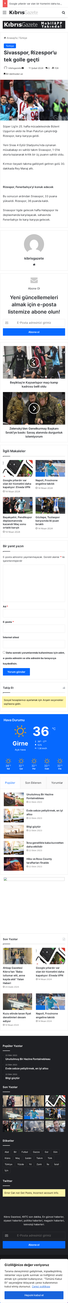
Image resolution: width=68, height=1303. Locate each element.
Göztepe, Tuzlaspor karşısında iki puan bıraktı (48, 521)
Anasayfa (11, 37)
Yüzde (20, 1164)
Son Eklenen (33, 782)
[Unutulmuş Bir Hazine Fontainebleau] (14, 799)
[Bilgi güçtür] (14, 831)
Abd (7, 1152)
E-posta (8, 621)
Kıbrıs (7, 1158)
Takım (39, 1158)
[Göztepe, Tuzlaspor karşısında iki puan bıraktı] (50, 505)
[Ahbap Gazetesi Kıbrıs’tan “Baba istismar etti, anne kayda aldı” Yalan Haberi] (17, 956)
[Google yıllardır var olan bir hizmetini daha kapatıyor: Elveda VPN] (18, 468)
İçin (6, 1170)
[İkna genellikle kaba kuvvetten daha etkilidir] (14, 848)
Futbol (25, 1152)
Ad (5, 606)
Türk (50, 1158)
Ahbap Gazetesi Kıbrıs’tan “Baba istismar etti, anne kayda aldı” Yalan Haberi (14, 975)
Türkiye (23, 37)
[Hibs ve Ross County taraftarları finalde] (14, 864)
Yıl (30, 1164)
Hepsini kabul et (34, 1295)
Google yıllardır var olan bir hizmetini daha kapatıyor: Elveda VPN (17, 484)
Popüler (10, 782)
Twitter (7, 1181)
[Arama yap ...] (63, 14)
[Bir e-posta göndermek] (23, 68)
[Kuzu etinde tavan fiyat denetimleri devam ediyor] (17, 1001)
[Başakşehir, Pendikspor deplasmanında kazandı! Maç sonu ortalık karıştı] (18, 505)
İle (48, 1164)
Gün (55, 1152)
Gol (46, 1152)
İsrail (56, 1164)
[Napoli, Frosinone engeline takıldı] (50, 468)
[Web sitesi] (34, 264)
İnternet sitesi (11, 637)
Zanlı (39, 1164)
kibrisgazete (15, 68)
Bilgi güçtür (33, 826)
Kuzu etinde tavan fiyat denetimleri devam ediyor (17, 1017)
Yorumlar (57, 782)
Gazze (36, 1152)
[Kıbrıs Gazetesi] (34, 24)
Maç (17, 1158)
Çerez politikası (41, 1286)
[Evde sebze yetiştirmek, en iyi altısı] (14, 815)
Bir (15, 1152)
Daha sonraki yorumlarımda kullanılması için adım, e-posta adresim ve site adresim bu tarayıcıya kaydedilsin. (34, 658)
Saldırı (28, 1158)
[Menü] (4, 14)
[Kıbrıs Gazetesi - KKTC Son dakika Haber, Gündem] (23, 12)
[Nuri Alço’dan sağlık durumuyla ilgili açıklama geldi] (55, 1126)
